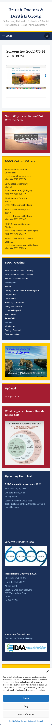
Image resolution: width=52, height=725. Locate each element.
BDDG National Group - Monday (19, 270)
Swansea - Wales (13, 334)
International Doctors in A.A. (21, 573)
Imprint (40, 721)
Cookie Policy (14, 721)
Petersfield (10, 318)
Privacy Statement (28, 721)
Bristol (8, 286)
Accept (26, 698)
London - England (13, 310)
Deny (26, 706)
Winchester (10, 326)
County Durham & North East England (22, 290)
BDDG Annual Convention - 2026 (19, 542)
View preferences (26, 714)
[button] (47, 671)
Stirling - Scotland (13, 330)
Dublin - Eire (10, 298)
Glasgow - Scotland (13, 306)
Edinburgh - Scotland (14, 302)
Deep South (10, 294)
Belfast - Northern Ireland (16, 278)
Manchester (10, 314)
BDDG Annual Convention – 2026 (23, 484)
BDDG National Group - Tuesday (19, 275)
